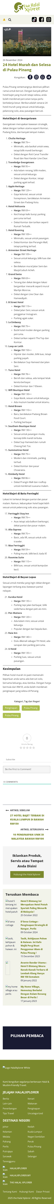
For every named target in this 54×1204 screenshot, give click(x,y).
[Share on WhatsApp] (42, 78)
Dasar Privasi (43, 1191)
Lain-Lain (7, 1103)
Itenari (31, 1098)
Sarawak (7, 1156)
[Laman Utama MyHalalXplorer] (27, 7)
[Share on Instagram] (36, 78)
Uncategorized (35, 1113)
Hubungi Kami (26, 1191)
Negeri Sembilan (36, 1136)
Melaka (6, 1136)
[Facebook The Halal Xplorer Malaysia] (41, 19)
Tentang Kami (10, 1191)
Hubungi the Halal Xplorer (27, 874)
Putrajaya (8, 1151)
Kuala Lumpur (35, 1131)
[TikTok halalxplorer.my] (34, 19)
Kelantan (7, 1131)
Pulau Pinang (31, 707)
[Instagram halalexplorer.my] (48, 19)
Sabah (31, 1151)
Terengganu (9, 1161)
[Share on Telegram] (48, 78)
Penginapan (11, 707)
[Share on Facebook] (30, 78)
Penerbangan (10, 1108)
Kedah (31, 1126)
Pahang (7, 1141)
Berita (6, 1098)
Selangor (32, 1156)
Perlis (5, 1146)
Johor (5, 1126)
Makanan (32, 1103)
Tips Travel (8, 1113)
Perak (31, 1141)
